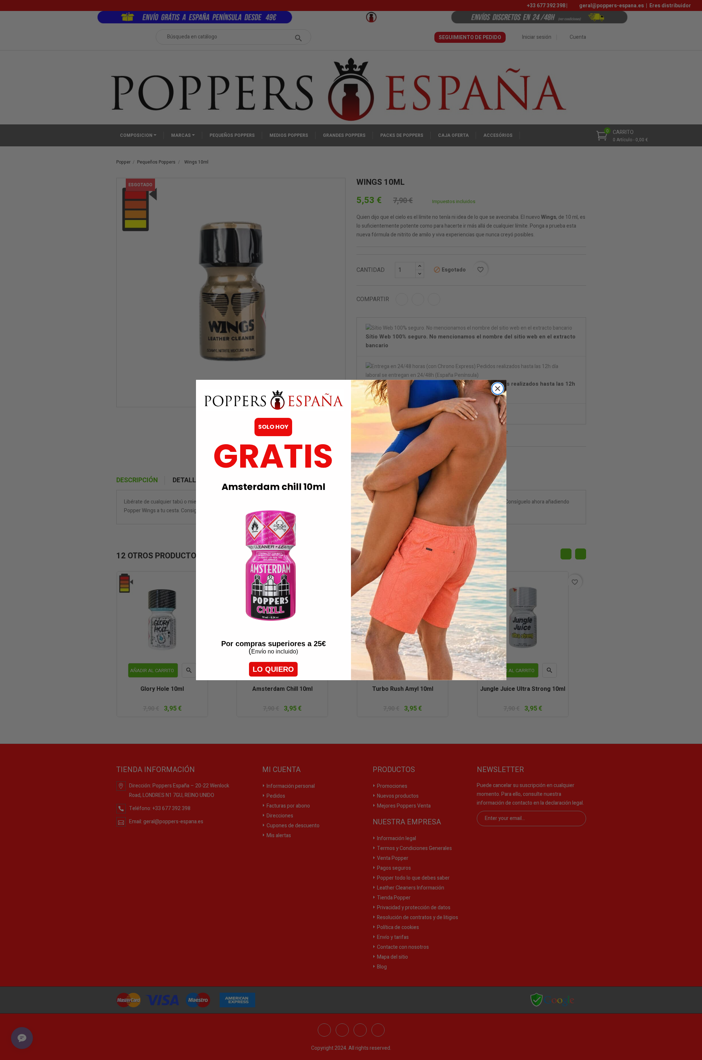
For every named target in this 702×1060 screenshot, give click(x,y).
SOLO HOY (273, 427)
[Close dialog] (497, 388)
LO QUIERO (273, 669)
